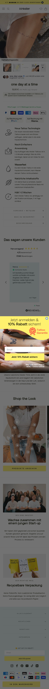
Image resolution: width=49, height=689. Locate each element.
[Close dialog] (47, 318)
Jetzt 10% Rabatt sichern (25, 356)
